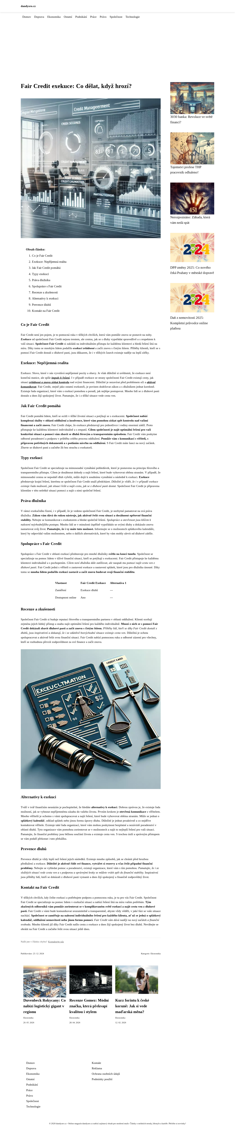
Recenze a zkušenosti (45, 292)
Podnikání (81, 16)
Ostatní (68, 16)
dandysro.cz (28, 6)
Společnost (116, 16)
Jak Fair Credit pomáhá (46, 267)
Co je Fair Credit (42, 255)
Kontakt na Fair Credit (45, 310)
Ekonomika (54, 16)
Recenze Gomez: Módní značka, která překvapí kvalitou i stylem (89, 1006)
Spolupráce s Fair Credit (47, 286)
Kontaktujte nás (56, 941)
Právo (103, 16)
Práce (93, 16)
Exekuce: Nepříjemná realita (49, 261)
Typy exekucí (40, 274)
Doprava (39, 16)
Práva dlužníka (41, 280)
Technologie (132, 16)
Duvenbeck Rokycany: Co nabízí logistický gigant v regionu (44, 1006)
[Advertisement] (117, 43)
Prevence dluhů (41, 304)
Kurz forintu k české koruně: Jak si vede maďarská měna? (132, 1006)
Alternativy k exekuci (45, 298)
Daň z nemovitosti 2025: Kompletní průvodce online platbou (189, 323)
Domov (26, 16)
